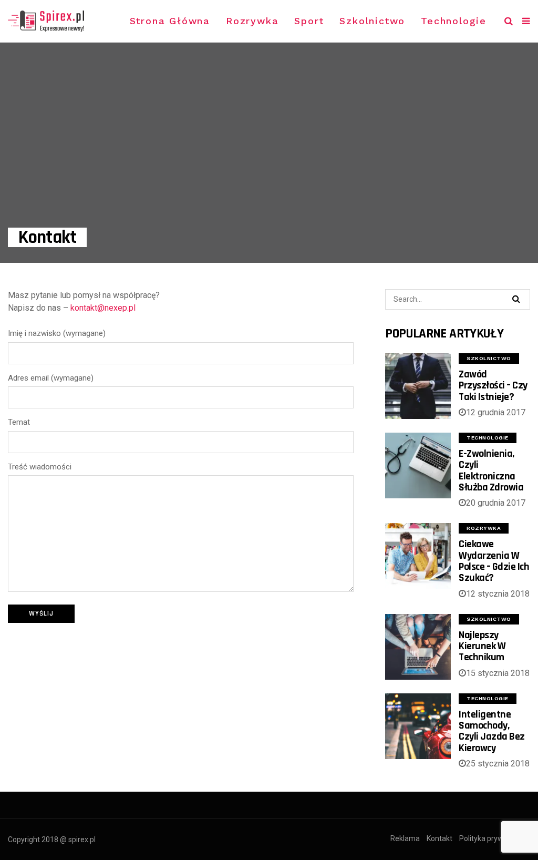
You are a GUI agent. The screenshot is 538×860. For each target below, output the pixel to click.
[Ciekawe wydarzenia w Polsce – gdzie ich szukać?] (418, 556)
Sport (309, 20)
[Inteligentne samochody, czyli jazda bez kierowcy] (418, 726)
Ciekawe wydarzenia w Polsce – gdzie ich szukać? (494, 561)
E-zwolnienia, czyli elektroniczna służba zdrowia (491, 470)
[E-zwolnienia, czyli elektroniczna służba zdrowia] (418, 465)
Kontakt (439, 838)
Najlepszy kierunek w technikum (482, 646)
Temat (19, 422)
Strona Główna (170, 20)
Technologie (454, 20)
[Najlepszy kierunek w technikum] (418, 647)
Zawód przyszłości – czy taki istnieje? (493, 385)
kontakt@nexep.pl (103, 308)
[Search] (516, 299)
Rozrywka (252, 20)
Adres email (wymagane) (51, 378)
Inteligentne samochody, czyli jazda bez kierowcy (492, 731)
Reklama (405, 838)
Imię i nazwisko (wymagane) (57, 333)
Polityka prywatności (493, 838)
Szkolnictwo (372, 20)
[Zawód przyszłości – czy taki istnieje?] (418, 386)
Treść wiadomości (39, 467)
